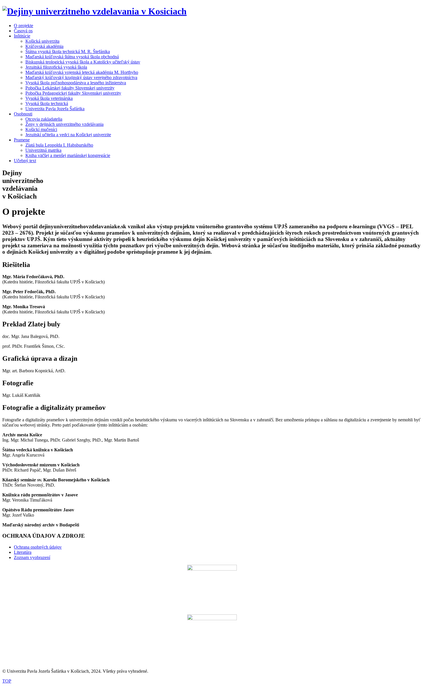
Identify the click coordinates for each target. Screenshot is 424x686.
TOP (6, 680)
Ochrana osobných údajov (38, 547)
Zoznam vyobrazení (32, 557)
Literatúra (22, 552)
